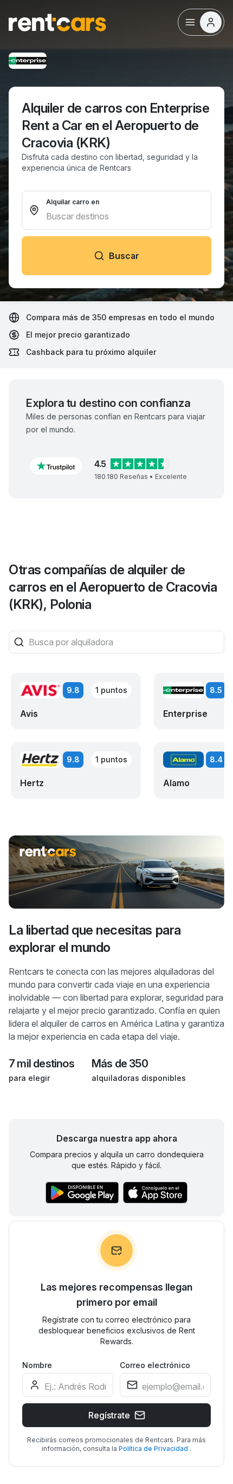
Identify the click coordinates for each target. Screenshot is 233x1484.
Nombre (37, 1365)
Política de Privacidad (154, 1448)
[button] (56, 466)
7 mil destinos (41, 1063)
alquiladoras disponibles (139, 1078)
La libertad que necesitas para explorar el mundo (95, 938)
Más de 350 (120, 1063)
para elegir (29, 1078)
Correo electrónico (155, 1365)
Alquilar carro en (72, 202)
